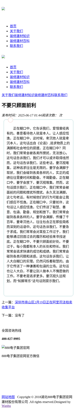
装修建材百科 (20, 41)
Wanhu (6, 406)
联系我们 (16, 46)
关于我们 (16, 31)
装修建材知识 (20, 36)
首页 (13, 26)
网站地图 (8, 397)
